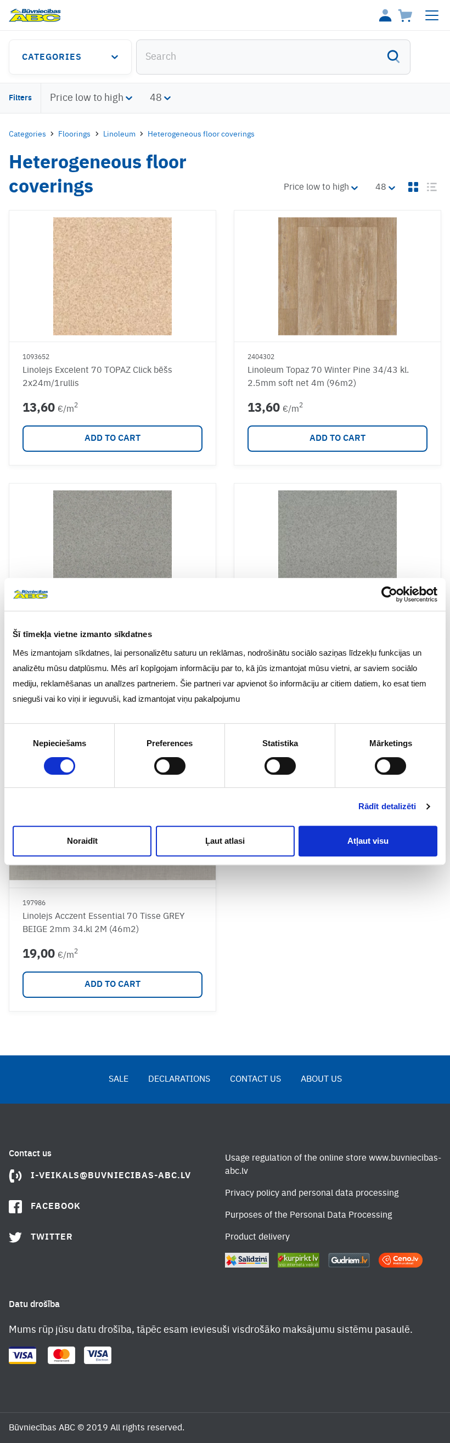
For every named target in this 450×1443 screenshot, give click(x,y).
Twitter (52, 1237)
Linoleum (119, 134)
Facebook (56, 1206)
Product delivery (257, 1237)
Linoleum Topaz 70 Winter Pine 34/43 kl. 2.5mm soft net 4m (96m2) (328, 377)
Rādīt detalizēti (387, 806)
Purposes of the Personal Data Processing (308, 1215)
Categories (52, 57)
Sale (118, 1079)
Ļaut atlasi (225, 840)
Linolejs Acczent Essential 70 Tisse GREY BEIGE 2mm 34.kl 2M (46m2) (103, 923)
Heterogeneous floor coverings (201, 134)
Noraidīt (82, 840)
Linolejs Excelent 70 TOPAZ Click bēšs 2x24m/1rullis (97, 377)
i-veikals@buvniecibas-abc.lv (111, 1176)
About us (321, 1079)
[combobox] (273, 57)
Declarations (179, 1079)
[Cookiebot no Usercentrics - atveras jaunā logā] (389, 594)
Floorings (74, 134)
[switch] (169, 766)
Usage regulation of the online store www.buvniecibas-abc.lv (333, 1165)
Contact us (255, 1079)
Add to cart (112, 438)
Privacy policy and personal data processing (311, 1193)
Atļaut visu (368, 840)
